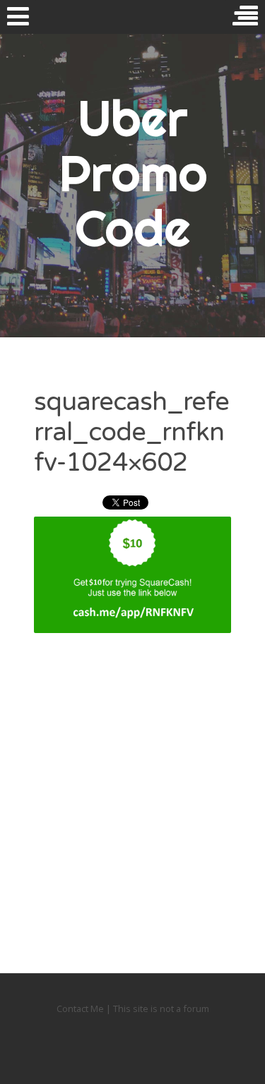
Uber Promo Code (133, 173)
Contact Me (81, 1008)
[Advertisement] (132, 787)
